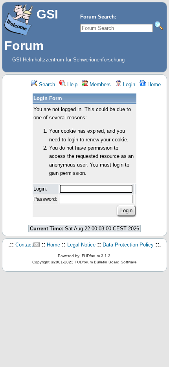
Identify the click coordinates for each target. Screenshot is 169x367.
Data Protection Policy (128, 245)
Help (71, 84)
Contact (24, 245)
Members (99, 84)
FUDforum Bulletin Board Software (106, 262)
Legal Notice (81, 245)
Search (46, 84)
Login (128, 84)
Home (153, 84)
